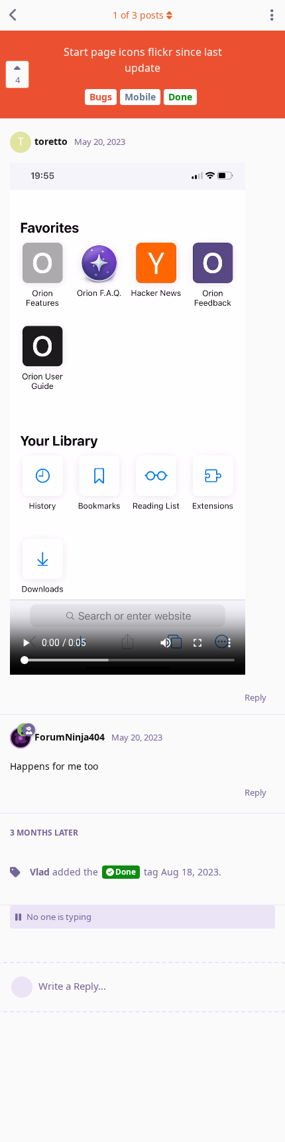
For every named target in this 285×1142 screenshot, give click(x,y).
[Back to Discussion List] (13, 15)
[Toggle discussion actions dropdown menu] (271, 15)
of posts (138, 15)
